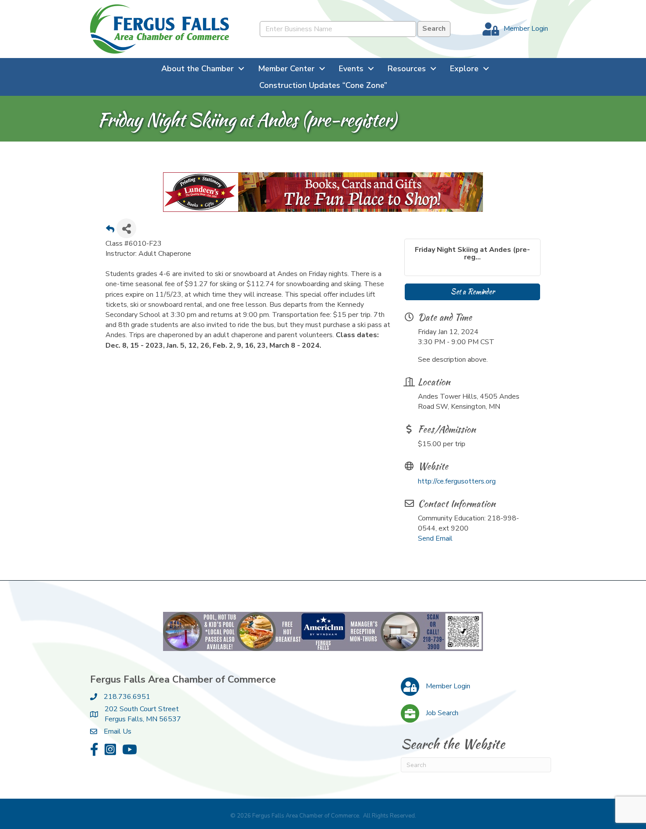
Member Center (286, 68)
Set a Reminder (472, 292)
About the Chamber (197, 68)
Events (351, 68)
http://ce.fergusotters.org (457, 481)
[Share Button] (126, 228)
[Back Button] (110, 231)
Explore (464, 68)
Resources (407, 68)
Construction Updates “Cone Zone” (323, 85)
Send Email (435, 538)
